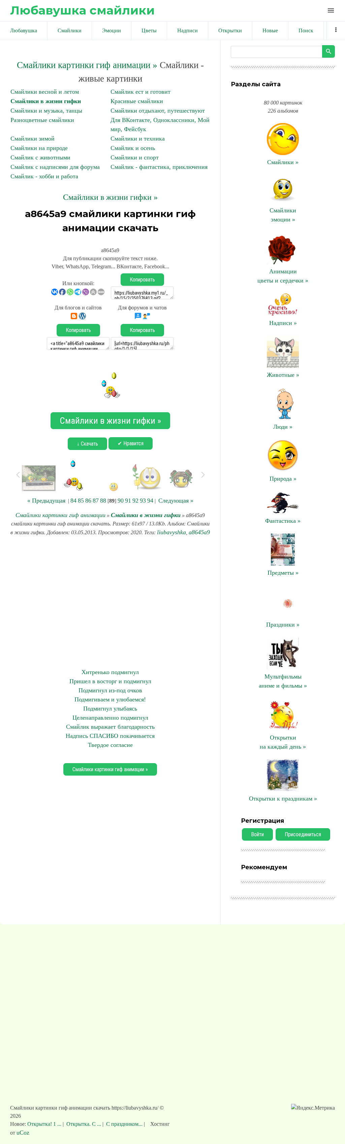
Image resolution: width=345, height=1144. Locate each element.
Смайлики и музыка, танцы (46, 110)
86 (88, 500)
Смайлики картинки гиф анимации (60, 515)
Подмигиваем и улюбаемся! (110, 699)
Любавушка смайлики (82, 10)
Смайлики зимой (32, 138)
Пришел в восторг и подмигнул (110, 681)
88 (103, 500)
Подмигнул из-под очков (110, 690)
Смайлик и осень (133, 148)
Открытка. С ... (83, 1124)
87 (96, 500)
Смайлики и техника (138, 138)
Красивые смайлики (137, 101)
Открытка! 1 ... (45, 1124)
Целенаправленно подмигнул (110, 717)
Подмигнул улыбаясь (110, 708)
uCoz (23, 1132)
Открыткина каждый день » (283, 742)
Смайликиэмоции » (283, 215)
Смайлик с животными (40, 157)
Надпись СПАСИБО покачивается (110, 735)
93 (143, 500)
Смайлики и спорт (135, 157)
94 (150, 500)
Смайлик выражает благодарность (110, 726)
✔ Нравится (131, 443)
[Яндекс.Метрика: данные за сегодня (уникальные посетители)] (313, 1108)
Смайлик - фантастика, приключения (159, 166)
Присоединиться (303, 834)
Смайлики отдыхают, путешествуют (158, 110)
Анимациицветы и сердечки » (282, 276)
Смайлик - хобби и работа (44, 176)
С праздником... (124, 1124)
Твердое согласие (110, 745)
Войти (257, 834)
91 (128, 500)
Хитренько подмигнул (110, 672)
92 (135, 500)
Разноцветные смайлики (42, 120)
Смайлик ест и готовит (140, 91)
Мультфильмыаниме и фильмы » (283, 681)
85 (81, 500)
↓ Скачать (87, 444)
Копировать (142, 279)
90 (121, 500)
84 (73, 500)
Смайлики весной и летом (44, 91)
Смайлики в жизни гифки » (110, 197)
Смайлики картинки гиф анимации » (87, 65)
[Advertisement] (110, 602)
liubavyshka (171, 532)
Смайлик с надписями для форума (55, 166)
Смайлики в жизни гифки (45, 101)
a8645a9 (199, 532)
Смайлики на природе (39, 148)
